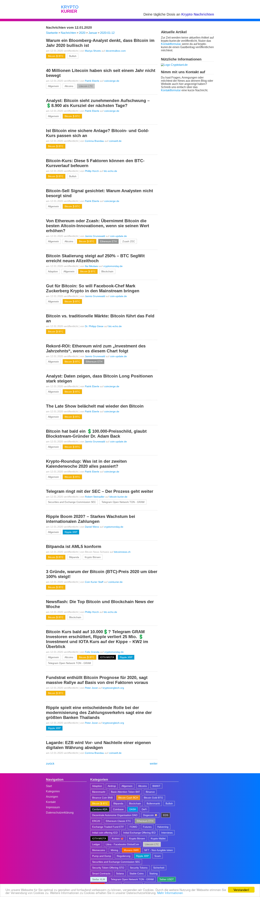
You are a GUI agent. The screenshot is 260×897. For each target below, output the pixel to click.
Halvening (162, 826)
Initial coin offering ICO (105, 832)
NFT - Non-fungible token (158, 850)
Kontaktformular (171, 43)
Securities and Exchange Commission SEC (72, 502)
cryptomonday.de (113, 266)
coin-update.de (118, 236)
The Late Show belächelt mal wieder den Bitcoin (95, 406)
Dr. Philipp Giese (94, 326)
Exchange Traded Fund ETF (108, 826)
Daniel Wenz (92, 526)
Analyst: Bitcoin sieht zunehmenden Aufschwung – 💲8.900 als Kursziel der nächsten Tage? (98, 103)
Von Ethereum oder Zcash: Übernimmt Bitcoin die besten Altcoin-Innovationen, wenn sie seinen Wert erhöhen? (97, 225)
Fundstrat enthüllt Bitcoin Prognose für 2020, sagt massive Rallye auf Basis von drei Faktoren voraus (97, 680)
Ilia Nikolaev (91, 266)
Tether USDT (166, 879)
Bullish (72, 56)
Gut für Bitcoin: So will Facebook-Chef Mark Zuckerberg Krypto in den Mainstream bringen (92, 288)
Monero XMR (131, 850)
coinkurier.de (115, 581)
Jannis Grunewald (95, 236)
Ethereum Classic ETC (118, 821)
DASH (132, 809)
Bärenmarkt (98, 791)
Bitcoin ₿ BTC (55, 56)
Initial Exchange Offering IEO (139, 832)
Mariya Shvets (93, 50)
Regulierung (123, 856)
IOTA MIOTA (107, 657)
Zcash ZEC (128, 241)
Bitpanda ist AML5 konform (73, 546)
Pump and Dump (101, 856)
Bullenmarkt (153, 803)
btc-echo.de (110, 171)
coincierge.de (111, 80)
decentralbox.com (116, 50)
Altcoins (69, 86)
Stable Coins (136, 873)
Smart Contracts (101, 873)
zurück (50, 763)
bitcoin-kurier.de (118, 496)
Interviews (167, 832)
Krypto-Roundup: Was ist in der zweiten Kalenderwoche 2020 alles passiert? (86, 464)
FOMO (133, 826)
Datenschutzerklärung (60, 812)
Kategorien (53, 791)
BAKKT (156, 786)
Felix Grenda (92, 652)
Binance (150, 791)
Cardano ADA (99, 809)
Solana (120, 873)
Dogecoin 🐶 (150, 815)
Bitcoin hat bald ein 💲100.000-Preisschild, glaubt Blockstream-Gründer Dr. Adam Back (96, 434)
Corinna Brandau (94, 141)
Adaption (53, 271)
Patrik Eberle (92, 80)
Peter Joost (91, 687)
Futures (147, 826)
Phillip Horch (92, 171)
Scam (157, 856)
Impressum (53, 807)
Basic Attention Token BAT (125, 791)
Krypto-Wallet (158, 838)
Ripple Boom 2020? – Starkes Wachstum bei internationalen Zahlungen (90, 519)
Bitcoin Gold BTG (153, 797)
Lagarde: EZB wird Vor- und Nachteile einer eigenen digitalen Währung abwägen (98, 745)
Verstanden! (241, 889)
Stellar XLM (98, 879)
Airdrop (112, 786)
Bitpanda (74, 557)
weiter (153, 763)
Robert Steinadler (95, 496)
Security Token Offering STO (108, 867)
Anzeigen (52, 796)
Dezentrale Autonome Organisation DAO (114, 815)
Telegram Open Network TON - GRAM (123, 502)
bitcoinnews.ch (122, 551)
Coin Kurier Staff (94, 581)
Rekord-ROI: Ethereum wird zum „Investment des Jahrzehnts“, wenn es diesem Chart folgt (96, 348)
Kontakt (51, 801)
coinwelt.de (115, 141)
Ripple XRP (71, 532)
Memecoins (98, 850)
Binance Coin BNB (102, 797)
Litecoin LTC (86, 86)
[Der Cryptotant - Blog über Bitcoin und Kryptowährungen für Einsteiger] (174, 64)
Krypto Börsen (93, 557)
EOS (165, 815)
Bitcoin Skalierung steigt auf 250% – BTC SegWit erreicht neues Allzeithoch (95, 258)
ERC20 (96, 821)
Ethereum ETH (108, 241)
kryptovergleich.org (113, 687)
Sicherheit (158, 867)
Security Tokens (139, 867)
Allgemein (53, 86)
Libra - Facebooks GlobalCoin (122, 844)
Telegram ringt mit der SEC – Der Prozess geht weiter (99, 491)
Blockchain (107, 271)
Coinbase (118, 809)
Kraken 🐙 (117, 838)
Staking (153, 873)
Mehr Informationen (170, 892)
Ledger (96, 844)
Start (49, 786)
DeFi (144, 809)
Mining (114, 850)
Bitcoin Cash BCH (128, 797)
